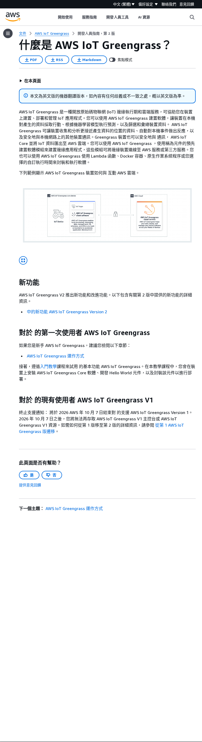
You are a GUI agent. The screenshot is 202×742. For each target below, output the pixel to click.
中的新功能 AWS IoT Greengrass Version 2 (67, 311)
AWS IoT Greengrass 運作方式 (55, 356)
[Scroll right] (154, 17)
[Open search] (192, 17)
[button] (30, 80)
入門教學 (48, 366)
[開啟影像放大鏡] (23, 260)
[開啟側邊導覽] (8, 33)
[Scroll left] (53, 17)
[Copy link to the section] (15, 282)
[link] (96, 33)
